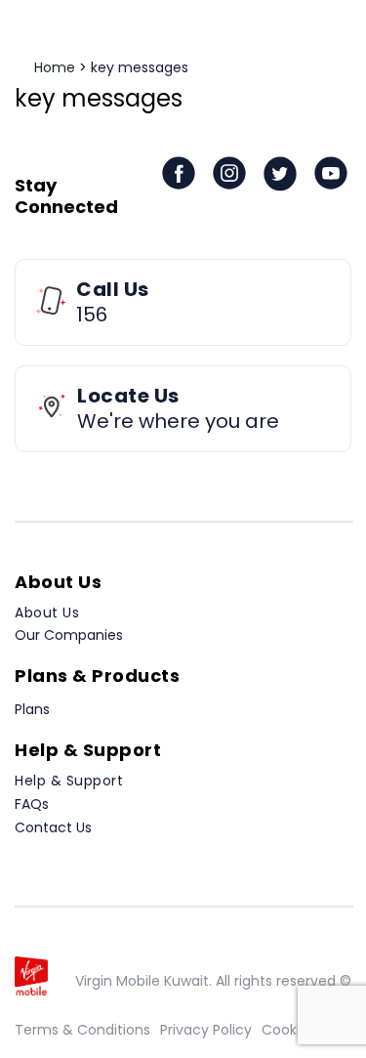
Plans (32, 709)
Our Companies (69, 635)
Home (54, 67)
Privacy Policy (206, 1029)
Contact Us (53, 827)
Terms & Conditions (82, 1029)
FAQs (32, 804)
